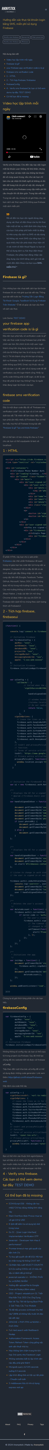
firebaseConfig (13, 84)
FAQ (19, 1424)
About (7, 1424)
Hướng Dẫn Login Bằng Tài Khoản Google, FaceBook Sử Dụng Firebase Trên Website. (24, 300)
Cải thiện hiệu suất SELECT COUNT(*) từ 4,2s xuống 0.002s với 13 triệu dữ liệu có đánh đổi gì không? (26, 1269)
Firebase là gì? (12, 63)
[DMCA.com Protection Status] (24, 1414)
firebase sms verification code (19, 72)
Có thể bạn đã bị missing (17, 96)
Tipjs (42, 1424)
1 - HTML (11, 76)
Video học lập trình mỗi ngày (19, 59)
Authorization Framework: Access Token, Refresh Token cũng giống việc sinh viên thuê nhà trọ (26, 1342)
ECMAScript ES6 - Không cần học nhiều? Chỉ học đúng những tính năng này (25, 1207)
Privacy (30, 1424)
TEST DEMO (19, 318)
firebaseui (7, 561)
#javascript (25, 37)
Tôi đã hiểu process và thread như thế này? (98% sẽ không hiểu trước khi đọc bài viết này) (26, 1313)
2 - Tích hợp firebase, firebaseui (20, 80)
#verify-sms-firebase (11, 37)
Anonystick (39, 1444)
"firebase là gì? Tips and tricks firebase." (21, 427)
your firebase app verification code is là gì (25, 68)
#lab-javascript (37, 37)
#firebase (25, 42)
